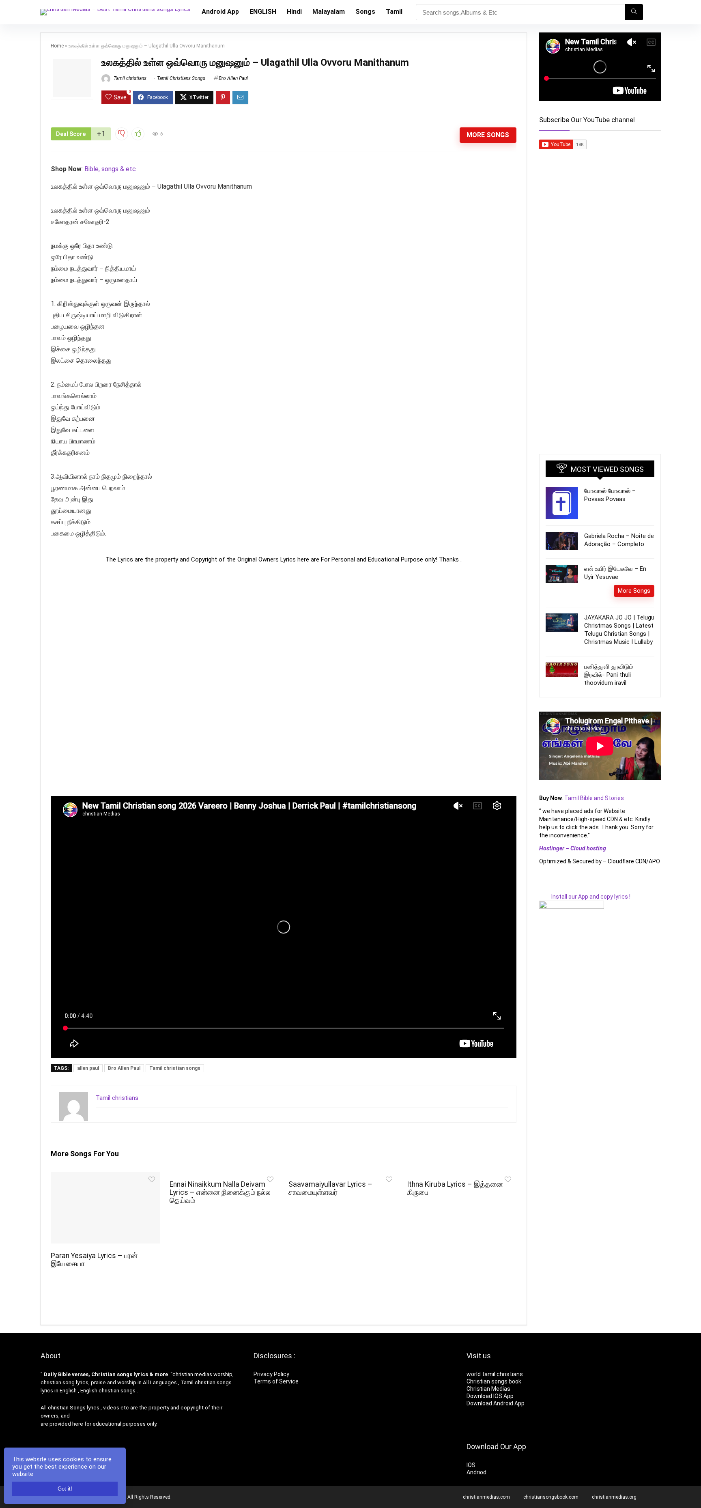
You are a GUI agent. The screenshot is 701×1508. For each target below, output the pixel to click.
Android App (220, 11)
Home (57, 46)
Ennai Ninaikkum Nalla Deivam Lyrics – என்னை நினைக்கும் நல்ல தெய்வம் (220, 1192)
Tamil (394, 11)
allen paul (88, 1068)
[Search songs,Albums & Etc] (634, 12)
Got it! (65, 1489)
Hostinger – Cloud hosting (572, 848)
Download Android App (496, 1403)
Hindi (294, 11)
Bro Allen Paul (233, 78)
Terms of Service (276, 1381)
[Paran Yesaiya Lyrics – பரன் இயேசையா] (105, 1177)
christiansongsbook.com (550, 1497)
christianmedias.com (486, 1497)
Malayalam (328, 11)
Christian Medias (489, 1388)
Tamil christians (129, 78)
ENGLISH (262, 11)
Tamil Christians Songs (181, 78)
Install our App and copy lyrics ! (584, 896)
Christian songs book (494, 1381)
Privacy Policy (271, 1374)
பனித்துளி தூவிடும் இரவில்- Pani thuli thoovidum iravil (608, 674)
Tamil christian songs (174, 1068)
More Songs (488, 135)
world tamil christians (495, 1374)
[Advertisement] (283, 679)
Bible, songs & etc (111, 169)
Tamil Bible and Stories (594, 798)
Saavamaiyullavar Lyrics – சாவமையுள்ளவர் (330, 1188)
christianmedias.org (614, 1497)
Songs (365, 11)
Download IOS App (490, 1396)
